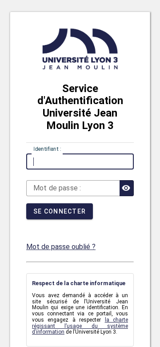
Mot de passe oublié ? (61, 246)
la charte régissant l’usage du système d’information (80, 326)
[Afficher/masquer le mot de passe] (127, 188)
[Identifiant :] (80, 161)
